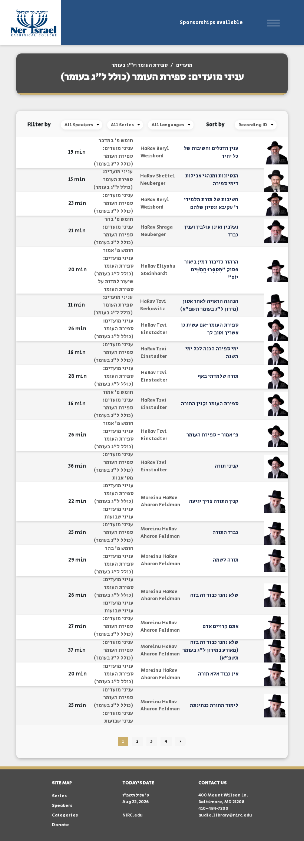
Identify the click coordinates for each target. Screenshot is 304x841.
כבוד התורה (225, 532)
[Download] (49, 153)
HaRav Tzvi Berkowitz (153, 305)
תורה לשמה (225, 560)
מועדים (184, 65)
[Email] (26, 152)
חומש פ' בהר (119, 219)
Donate (60, 825)
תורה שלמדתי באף (218, 376)
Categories (65, 815)
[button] (58, 152)
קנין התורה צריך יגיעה (213, 501)
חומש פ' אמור (118, 250)
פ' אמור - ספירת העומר (212, 435)
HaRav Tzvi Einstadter (154, 329)
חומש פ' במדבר (116, 140)
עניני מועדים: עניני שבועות (118, 513)
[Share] (37, 152)
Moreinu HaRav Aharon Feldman (160, 501)
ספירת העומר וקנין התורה (209, 404)
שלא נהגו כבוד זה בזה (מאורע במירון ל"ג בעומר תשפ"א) (210, 650)
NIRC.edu (132, 815)
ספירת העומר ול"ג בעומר (140, 65)
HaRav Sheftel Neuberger (157, 180)
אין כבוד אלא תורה (218, 674)
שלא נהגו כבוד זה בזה (214, 595)
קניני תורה (226, 466)
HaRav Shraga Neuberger (157, 231)
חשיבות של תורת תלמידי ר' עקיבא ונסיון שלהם (211, 203)
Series (59, 796)
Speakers (62, 805)
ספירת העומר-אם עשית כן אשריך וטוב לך (209, 329)
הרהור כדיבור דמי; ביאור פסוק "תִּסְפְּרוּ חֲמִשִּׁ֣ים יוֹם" (211, 269)
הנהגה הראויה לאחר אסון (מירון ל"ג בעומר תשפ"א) (209, 305)
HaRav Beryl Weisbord (155, 152)
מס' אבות (122, 478)
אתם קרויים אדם (220, 626)
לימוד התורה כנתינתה (214, 705)
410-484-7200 (213, 808)
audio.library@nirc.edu (225, 815)
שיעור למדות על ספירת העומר (115, 285)
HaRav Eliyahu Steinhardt (158, 270)
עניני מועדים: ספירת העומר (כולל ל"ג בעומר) (113, 156)
